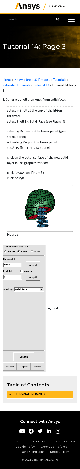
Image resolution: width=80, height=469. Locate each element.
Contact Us (16, 441)
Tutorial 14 (41, 85)
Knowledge (22, 79)
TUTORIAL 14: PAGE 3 (29, 394)
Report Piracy (59, 451)
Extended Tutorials (16, 85)
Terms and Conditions (29, 451)
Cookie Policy (25, 446)
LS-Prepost (41, 79)
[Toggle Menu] (71, 20)
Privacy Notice (65, 441)
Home (7, 79)
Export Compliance (54, 446)
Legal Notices (39, 441)
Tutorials (59, 79)
